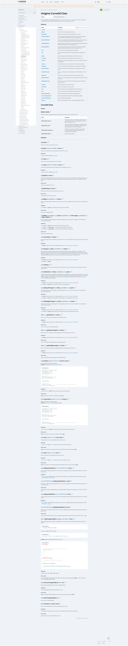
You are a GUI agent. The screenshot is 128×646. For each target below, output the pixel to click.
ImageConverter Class (24, 68)
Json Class (22, 71)
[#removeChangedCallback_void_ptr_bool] (65, 582)
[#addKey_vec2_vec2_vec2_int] (51, 217)
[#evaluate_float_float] (60, 604)
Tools (20, 23)
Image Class (23, 67)
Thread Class (23, 96)
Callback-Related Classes (25, 47)
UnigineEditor (21, 22)
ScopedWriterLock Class (25, 37)
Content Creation (22, 126)
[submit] (34, 13)
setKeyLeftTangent (45, 68)
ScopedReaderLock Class (25, 35)
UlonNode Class (23, 103)
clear (42, 50)
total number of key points (68, 245)
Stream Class (23, 89)
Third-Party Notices (22, 131)
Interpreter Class (24, 70)
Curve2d (43, 29)
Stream (56, 361)
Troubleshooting (21, 130)
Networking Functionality (24, 119)
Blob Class (22, 46)
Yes (100, 643)
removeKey (43, 58)
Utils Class (22, 106)
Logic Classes (23, 74)
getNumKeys (44, 34)
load (42, 91)
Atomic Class (23, 39)
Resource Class (23, 88)
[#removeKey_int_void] (57, 237)
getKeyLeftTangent (45, 77)
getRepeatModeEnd (45, 46)
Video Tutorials (21, 18)
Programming (21, 26)
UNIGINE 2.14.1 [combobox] (21, 9)
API (19, 28)
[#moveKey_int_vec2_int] (69, 249)
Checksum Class (23, 49)
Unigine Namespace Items (25, 105)
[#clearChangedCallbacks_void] (59, 598)
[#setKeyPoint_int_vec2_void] (71, 272)
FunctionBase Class (24, 60)
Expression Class (23, 57)
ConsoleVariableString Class (25, 54)
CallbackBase (65, 519)
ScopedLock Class (24, 33)
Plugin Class (23, 79)
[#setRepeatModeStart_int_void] (73, 468)
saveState (43, 84)
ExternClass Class (24, 58)
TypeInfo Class (23, 99)
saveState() (49, 402)
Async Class (23, 32)
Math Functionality (23, 116)
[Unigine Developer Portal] (22, 2)
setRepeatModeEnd (45, 43)
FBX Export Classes (24, 65)
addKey (42, 56)
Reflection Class (23, 85)
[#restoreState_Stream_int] (68, 399)
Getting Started (21, 15)
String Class (23, 91)
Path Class (22, 78)
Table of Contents (22, 133)
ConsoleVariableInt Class (25, 53)
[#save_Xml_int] (63, 437)
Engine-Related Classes (24, 112)
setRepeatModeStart (45, 36)
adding (60, 589)
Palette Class (23, 77)
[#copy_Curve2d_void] (63, 165)
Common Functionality (23, 30)
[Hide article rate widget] (109, 641)
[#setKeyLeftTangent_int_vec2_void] (75, 288)
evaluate (43, 100)
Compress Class (23, 50)
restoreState (43, 86)
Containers (21, 29)
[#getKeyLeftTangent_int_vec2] (65, 330)
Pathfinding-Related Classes (24, 120)
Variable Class (23, 109)
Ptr (50, 148)
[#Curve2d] (48, 142)
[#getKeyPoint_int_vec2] (61, 315)
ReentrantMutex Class (24, 43)
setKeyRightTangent (45, 71)
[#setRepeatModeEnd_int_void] (72, 494)
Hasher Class (23, 63)
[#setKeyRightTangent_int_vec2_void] (76, 301)
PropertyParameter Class (25, 82)
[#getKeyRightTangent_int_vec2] (66, 345)
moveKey (43, 60)
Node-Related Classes (23, 117)
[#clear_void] (48, 159)
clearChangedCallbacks (46, 98)
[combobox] (99, 2)
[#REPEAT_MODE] (50, 112)
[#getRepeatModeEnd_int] (70, 507)
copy (42, 52)
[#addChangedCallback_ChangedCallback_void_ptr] (74, 519)
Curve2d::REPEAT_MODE (62, 468)
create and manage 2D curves (65, 19)
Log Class (22, 72)
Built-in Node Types (22, 25)
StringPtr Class (23, 93)
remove (42, 579)
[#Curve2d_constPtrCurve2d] (63, 148)
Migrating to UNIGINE (22, 16)
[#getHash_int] (53, 175)
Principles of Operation (23, 19)
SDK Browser (21, 21)
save (42, 89)
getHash (43, 32)
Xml (53, 437)
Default (81, 27)
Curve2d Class (23, 56)
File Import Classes (24, 64)
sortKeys (43, 64)
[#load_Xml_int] (60, 453)
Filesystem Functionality (24, 113)
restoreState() (55, 364)
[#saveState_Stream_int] (69, 361)
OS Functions (23, 75)
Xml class (52, 444)
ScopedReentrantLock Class (25, 36)
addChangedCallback (45, 93)
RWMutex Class (23, 44)
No (104, 643)
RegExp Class (23, 86)
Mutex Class (23, 42)
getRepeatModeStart (45, 39)
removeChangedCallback (46, 95)
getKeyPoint (43, 75)
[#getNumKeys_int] (55, 188)
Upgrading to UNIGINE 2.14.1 (24, 127)
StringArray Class (24, 92)
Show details (85, 27)
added (46, 600)
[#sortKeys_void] (51, 265)
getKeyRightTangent (45, 81)
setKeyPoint (43, 66)
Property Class (23, 81)
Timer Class (23, 98)
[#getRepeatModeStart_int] (71, 481)
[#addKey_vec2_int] (62, 199)
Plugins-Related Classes (24, 123)
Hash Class (22, 61)
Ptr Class (22, 84)
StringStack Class (24, 95)
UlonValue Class (23, 102)
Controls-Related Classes (24, 110)
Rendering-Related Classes (24, 124)
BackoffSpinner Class (24, 40)
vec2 (55, 199)
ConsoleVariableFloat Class (25, 51)
